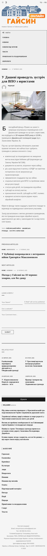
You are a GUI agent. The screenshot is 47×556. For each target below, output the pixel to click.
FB (45, 2)
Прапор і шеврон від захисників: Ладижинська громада (34, 382)
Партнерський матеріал (11, 489)
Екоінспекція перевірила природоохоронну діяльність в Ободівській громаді (10, 365)
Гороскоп (5, 454)
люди (4, 469)
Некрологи (6, 61)
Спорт (4, 508)
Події (4, 496)
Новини (5, 42)
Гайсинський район (13, 228)
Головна (5, 37)
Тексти (5, 52)
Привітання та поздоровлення (14, 56)
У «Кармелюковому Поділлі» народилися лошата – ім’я (10, 382)
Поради (5, 500)
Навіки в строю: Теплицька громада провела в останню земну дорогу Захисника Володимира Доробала (21, 431)
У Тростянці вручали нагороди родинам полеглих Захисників (34, 363)
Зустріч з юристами (17, 231)
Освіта (4, 485)
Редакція (11, 85)
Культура (6, 466)
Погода (5, 493)
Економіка (6, 458)
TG (41, 2)
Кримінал (6, 462)
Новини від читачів (9, 47)
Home (3, 249)
